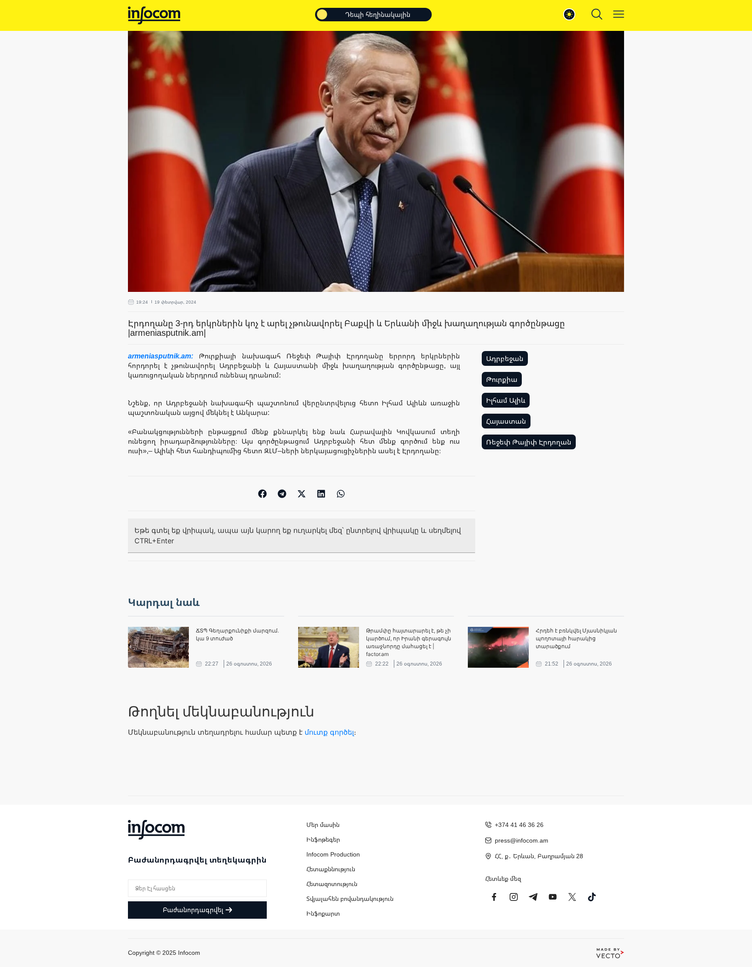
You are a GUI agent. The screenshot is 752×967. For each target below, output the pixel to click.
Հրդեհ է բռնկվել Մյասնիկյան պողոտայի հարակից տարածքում (576, 638)
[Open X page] (572, 897)
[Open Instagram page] (513, 897)
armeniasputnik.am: (163, 356)
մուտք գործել (329, 732)
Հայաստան (506, 421)
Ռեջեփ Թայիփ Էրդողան (528, 442)
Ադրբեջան (505, 358)
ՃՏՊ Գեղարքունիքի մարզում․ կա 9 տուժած (237, 634)
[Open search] (596, 14)
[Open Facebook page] (494, 897)
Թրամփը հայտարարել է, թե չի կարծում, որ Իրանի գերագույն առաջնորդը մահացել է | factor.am (408, 642)
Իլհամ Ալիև (505, 400)
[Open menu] (618, 14)
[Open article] (158, 647)
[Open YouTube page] (552, 897)
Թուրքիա (501, 379)
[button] (262, 493)
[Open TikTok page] (592, 897)
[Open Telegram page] (533, 897)
